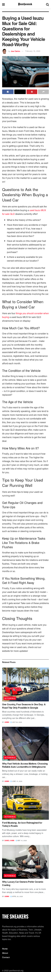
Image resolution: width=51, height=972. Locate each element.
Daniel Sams (9, 840)
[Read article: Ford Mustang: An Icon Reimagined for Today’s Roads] (25, 803)
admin (7, 722)
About (5, 952)
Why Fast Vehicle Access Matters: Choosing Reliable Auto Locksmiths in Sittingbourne (25, 765)
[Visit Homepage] (25, 4)
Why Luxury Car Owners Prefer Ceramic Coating (22, 883)
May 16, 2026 (22, 840)
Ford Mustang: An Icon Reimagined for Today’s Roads (22, 824)
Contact (6, 957)
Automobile (10, 698)
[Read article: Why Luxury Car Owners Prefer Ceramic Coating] (25, 862)
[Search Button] (47, 4)
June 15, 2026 (17, 781)
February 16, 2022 (32, 51)
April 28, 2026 (17, 896)
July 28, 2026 (17, 722)
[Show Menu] (3, 4)
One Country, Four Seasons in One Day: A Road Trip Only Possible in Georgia (24, 706)
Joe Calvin (15, 51)
